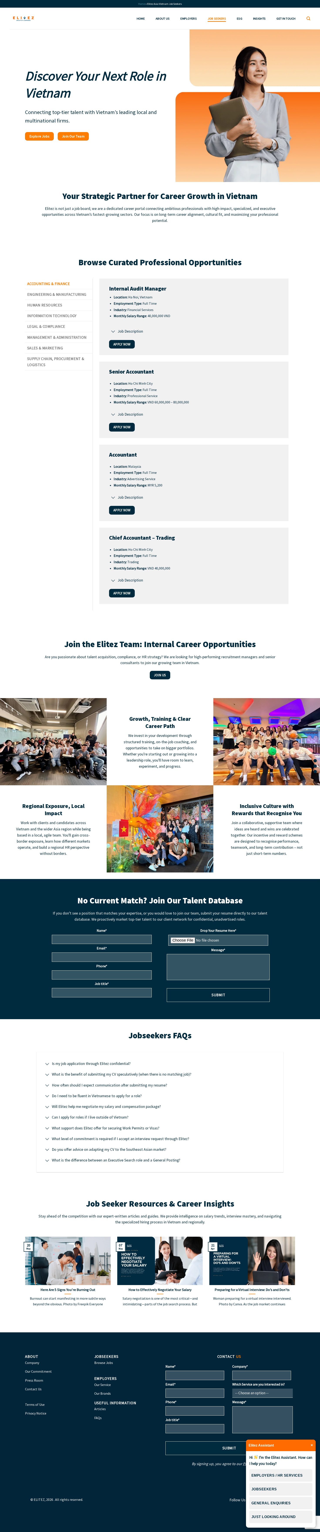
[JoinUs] (315, 771)
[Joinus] (315, 766)
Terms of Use (35, 1404)
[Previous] (24, 1279)
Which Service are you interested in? (258, 1384)
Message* (218, 950)
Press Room (34, 1380)
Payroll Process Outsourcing (208, 46)
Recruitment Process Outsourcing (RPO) (217, 56)
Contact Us (33, 1389)
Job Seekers (217, 18)
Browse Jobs (103, 1362)
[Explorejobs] (315, 760)
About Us (163, 18)
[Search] (308, 18)
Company (32, 1362)
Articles (100, 1409)
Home (141, 3)
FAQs (98, 1418)
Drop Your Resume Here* (218, 930)
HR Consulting (197, 74)
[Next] (296, 1279)
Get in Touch (285, 18)
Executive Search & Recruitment (210, 28)
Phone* (101, 966)
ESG (239, 18)
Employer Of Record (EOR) (206, 37)
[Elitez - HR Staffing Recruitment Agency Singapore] (23, 19)
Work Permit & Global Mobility (209, 65)
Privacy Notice (35, 1413)
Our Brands (102, 1393)
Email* (102, 948)
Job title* (102, 983)
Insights (259, 18)
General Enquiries (271, 1503)
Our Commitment (38, 1371)
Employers (188, 18)
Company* (240, 1366)
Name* (102, 930)
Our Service (102, 1384)
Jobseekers (264, 1489)
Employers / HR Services (277, 1475)
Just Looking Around (273, 1517)
